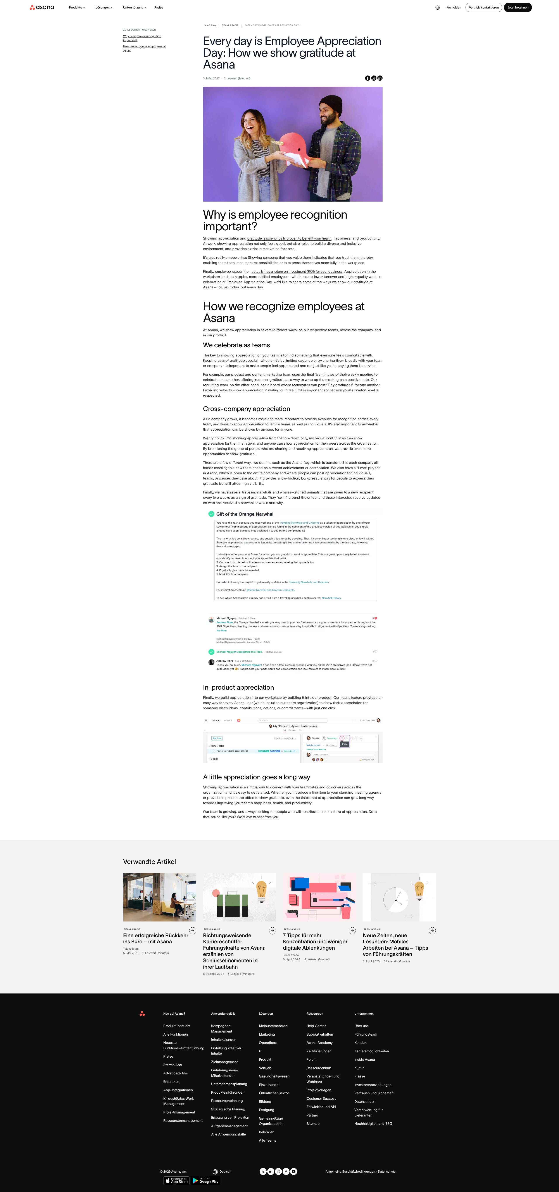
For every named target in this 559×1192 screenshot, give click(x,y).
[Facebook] (286, 1171)
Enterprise (171, 1082)
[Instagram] (278, 1171)
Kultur (359, 1068)
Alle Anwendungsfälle (228, 1134)
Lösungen (103, 7)
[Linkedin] (270, 1171)
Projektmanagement (179, 1112)
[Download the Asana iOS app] (177, 1180)
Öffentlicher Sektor (274, 1093)
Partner (312, 1115)
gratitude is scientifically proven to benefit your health (289, 238)
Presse (359, 1076)
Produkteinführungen (227, 1092)
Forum (311, 1059)
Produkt (265, 1059)
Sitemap (313, 1123)
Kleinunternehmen (273, 1026)
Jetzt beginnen (517, 7)
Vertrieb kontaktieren (484, 7)
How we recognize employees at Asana (144, 48)
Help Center (316, 1026)
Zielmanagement (224, 1062)
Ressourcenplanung (227, 1101)
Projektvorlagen (319, 1090)
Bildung (265, 1101)
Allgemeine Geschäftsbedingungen (350, 1171)
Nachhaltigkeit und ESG (373, 1123)
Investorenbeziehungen (373, 1085)
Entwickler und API (321, 1107)
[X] (263, 1171)
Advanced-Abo (175, 1073)
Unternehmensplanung (229, 1084)
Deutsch (225, 1171)
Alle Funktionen (175, 1034)
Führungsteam (365, 1034)
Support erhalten (320, 1034)
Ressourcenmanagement (183, 1120)
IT (260, 1051)
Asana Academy (320, 1043)
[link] (210, 26)
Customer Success (321, 1098)
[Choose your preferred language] (437, 7)
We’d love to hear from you (257, 817)
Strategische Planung (228, 1109)
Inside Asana (364, 1059)
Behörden (266, 1132)
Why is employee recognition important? (142, 38)
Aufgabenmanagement (229, 1126)
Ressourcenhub (319, 1068)
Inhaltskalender (223, 1039)
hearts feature (351, 697)
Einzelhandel (269, 1085)
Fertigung (266, 1110)
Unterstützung (133, 7)
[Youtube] (293, 1171)
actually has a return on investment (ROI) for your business (297, 271)
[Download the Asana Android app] (205, 1180)
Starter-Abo (172, 1065)
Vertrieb (265, 1068)
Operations (268, 1043)
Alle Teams (267, 1140)
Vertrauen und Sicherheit (373, 1093)
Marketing (267, 1034)
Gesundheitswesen (274, 1076)
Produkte (75, 7)
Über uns (361, 1026)
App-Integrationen (178, 1090)
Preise (158, 7)
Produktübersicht (176, 1026)
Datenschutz (364, 1101)
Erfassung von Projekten (230, 1117)
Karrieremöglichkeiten (371, 1051)
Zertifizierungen (319, 1051)
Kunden (360, 1043)
